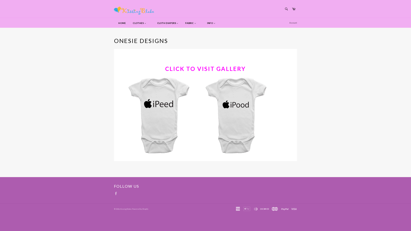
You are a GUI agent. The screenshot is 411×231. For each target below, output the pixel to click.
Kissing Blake (125, 209)
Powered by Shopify (140, 209)
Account (293, 22)
